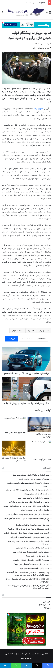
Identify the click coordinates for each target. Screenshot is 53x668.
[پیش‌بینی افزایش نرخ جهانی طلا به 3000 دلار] (13, 448)
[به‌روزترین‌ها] (26, 12)
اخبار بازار (47, 601)
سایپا (30, 330)
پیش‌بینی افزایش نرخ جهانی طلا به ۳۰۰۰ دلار (13, 459)
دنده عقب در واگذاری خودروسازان (43, 435)
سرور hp (47, 607)
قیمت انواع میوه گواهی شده (15, 432)
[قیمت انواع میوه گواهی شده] (13, 423)
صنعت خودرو (16, 330)
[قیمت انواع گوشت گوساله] (39, 449)
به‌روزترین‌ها (38, 108)
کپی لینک (11, 338)
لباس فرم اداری (44, 604)
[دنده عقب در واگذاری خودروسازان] (39, 424)
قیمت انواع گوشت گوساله (42, 459)
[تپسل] (3, 23)
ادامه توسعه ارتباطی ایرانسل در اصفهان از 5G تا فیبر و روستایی (25, 2)
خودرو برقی (43, 330)
